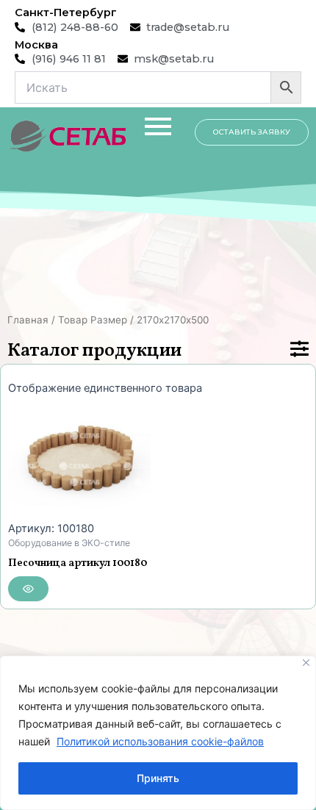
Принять (158, 778)
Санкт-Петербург (66, 12)
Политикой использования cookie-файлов (160, 741)
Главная (28, 320)
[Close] (306, 662)
